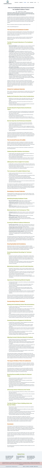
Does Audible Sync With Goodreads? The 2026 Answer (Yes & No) (9, 457)
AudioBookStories (8, 3)
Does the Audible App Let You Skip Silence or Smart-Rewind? (20, 457)
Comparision (31, 2)
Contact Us (27, 466)
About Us (24, 466)
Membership (21, 2)
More (35, 2)
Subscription (16, 2)
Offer (28, 2)
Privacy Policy (36, 466)
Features (25, 2)
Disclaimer (31, 466)
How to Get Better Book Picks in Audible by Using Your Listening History (31, 457)
